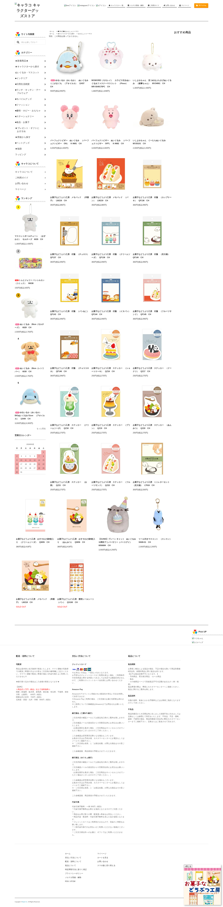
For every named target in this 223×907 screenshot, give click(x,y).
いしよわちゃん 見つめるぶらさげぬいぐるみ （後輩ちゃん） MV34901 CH (152, 82)
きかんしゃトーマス (85, 34)
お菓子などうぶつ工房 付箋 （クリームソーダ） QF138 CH (110, 255)
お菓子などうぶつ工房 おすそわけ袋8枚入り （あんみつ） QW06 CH (76, 540)
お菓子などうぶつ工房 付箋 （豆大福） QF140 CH (152, 255)
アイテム (202, 5)
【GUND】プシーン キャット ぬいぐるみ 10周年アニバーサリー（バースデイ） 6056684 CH (118, 542)
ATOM (72, 881)
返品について (70, 865)
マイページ (185, 5)
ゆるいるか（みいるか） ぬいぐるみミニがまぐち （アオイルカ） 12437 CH (69, 83)
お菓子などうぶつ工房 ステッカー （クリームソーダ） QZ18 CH (69, 426)
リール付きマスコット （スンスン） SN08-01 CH (156, 540)
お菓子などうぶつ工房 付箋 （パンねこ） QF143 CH (69, 313)
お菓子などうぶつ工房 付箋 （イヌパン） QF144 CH (110, 313)
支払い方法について (73, 858)
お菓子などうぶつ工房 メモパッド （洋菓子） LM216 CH (69, 199)
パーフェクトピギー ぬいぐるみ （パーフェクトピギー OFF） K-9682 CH (110, 142)
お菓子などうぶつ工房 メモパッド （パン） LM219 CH (109, 199)
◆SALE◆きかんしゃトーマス (68, 31)
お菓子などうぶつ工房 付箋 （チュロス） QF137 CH (69, 255)
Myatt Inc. (25, 901)
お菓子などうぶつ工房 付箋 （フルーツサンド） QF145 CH (152, 313)
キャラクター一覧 (117, 5)
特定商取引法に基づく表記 (76, 869)
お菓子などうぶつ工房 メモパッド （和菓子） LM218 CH (35, 600)
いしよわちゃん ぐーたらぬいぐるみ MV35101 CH (150, 142)
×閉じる (188, 866)
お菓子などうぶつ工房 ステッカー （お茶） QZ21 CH (68, 483)
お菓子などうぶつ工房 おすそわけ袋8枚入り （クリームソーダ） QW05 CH (35, 540)
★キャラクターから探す (66, 34)
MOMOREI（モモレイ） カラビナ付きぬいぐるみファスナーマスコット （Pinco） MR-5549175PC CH (110, 83)
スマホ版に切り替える (106, 865)
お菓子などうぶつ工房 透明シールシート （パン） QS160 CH (76, 600)
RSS (67, 881)
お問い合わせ (170, 5)
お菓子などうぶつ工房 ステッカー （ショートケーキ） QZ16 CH (110, 369)
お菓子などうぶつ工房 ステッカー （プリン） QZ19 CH (110, 426)
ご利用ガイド (154, 5)
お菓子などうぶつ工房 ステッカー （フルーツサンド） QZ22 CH (110, 483)
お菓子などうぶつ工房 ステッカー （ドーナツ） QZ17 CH (152, 369)
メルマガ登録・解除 (137, 5)
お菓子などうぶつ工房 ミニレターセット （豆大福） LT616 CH (152, 483)
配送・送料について (73, 861)
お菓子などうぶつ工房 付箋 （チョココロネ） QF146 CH (69, 369)
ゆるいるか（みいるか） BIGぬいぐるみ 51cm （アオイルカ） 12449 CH (30, 415)
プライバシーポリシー (74, 873)
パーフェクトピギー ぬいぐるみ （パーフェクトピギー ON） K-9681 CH (69, 142)
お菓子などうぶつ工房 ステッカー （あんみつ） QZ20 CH (152, 426)
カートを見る (102, 858)
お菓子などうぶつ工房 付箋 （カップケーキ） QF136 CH (152, 199)
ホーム (52, 31)
